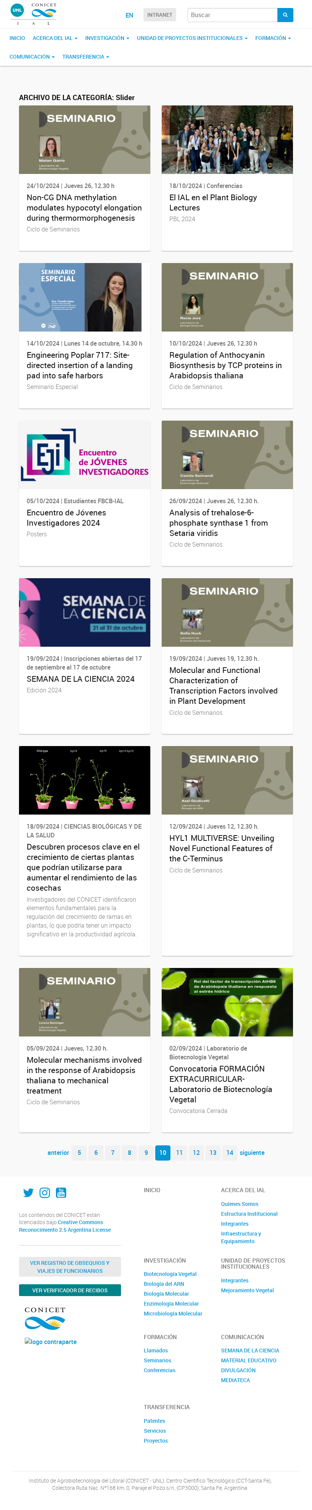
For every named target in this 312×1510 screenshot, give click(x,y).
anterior (58, 1152)
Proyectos (156, 1440)
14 (229, 1152)
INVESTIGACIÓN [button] (105, 37)
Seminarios (157, 1360)
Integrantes (234, 1223)
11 (179, 1152)
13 (213, 1152)
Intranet (159, 14)
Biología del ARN (164, 1283)
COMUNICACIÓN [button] (30, 56)
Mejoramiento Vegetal (247, 1290)
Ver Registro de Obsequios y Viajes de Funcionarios (70, 1266)
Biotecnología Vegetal (170, 1273)
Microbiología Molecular (173, 1313)
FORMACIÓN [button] (271, 37)
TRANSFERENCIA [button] (83, 56)
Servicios (155, 1430)
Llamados (156, 1350)
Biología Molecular (166, 1293)
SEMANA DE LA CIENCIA (250, 1350)
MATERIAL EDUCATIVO (249, 1360)
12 (196, 1152)
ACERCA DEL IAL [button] (53, 37)
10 (162, 1152)
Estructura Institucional (249, 1213)
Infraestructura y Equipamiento (241, 1237)
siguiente (252, 1152)
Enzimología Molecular (171, 1303)
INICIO (17, 37)
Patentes (154, 1420)
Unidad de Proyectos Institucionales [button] (190, 37)
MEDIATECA (235, 1380)
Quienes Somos (239, 1203)
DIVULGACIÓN (238, 1370)
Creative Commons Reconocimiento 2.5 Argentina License (65, 1226)
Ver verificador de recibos (70, 1290)
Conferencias (159, 1370)
